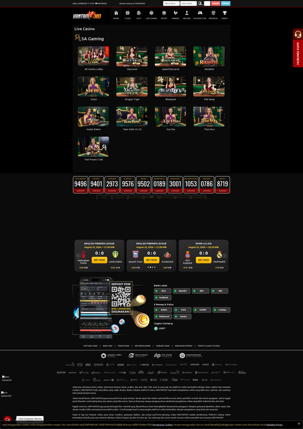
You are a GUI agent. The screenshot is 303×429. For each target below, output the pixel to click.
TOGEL (127, 18)
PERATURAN (123, 346)
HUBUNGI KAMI (162, 346)
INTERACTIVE (200, 18)
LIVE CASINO (151, 18)
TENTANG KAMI (90, 346)
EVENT (225, 18)
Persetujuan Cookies (162, 424)
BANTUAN (107, 346)
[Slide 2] (150, 267)
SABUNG (175, 18)
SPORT (164, 18)
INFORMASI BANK (143, 346)
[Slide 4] (154, 267)
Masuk (215, 3)
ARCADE (187, 18)
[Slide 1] (148, 267)
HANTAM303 (87, 390)
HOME (116, 18)
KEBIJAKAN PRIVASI (183, 346)
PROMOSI (213, 18)
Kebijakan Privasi (274, 424)
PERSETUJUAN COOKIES (209, 346)
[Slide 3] (152, 267)
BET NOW (115, 260)
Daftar (225, 3)
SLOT (139, 18)
